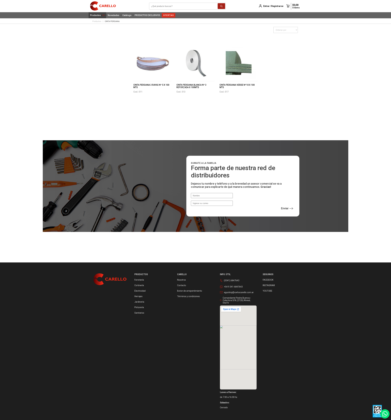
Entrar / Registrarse (273, 6)
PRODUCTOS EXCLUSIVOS (147, 15)
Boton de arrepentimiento (189, 291)
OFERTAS (168, 15)
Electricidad (140, 291)
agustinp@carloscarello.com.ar (239, 292)
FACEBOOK (268, 280)
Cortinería (139, 285)
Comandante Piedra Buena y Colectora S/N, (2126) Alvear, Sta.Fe (236, 300)
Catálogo (127, 15)
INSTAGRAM (269, 285)
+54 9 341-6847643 (233, 286)
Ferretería (139, 280)
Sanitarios (139, 313)
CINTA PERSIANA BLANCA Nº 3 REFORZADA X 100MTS (191, 86)
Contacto (181, 285)
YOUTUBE (267, 291)
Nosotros (181, 280)
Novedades (113, 15)
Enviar (285, 208)
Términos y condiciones (188, 296)
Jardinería (139, 302)
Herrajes (138, 296)
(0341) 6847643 (231, 280)
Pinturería (139, 307)
